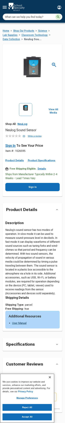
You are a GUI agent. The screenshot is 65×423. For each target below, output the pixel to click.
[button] (59, 7)
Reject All (27, 407)
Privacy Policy (25, 391)
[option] (26, 115)
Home (6, 30)
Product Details (14, 160)
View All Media (53, 111)
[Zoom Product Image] (54, 65)
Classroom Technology (35, 35)
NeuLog (22, 124)
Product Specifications (41, 160)
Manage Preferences (27, 398)
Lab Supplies (10, 35)
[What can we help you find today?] (58, 17)
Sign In (10, 146)
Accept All (27, 417)
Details (42, 168)
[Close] (50, 377)
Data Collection (11, 39)
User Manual (19, 323)
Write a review (35, 136)
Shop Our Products (23, 30)
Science (42, 30)
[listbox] (25, 115)
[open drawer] (5, 7)
